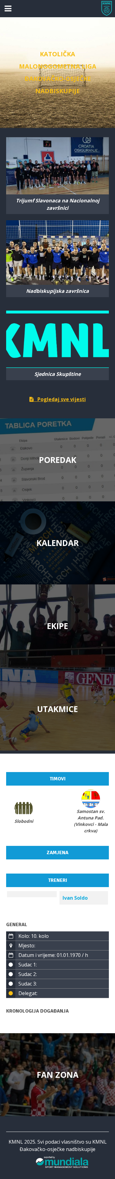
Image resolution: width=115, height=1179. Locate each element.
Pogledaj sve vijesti (60, 399)
